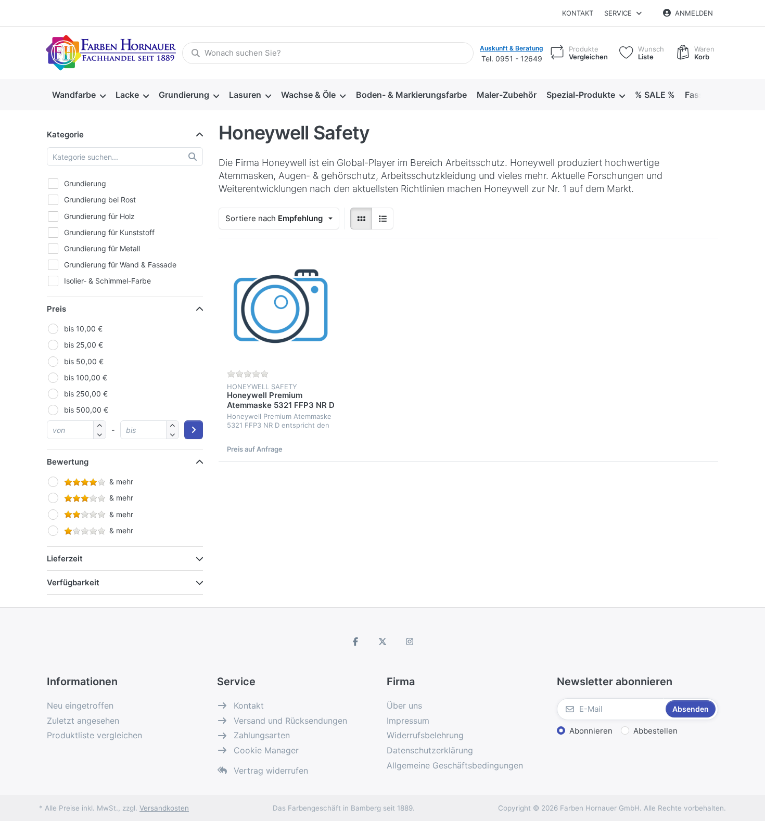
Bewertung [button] (67, 462)
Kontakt (577, 13)
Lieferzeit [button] (65, 558)
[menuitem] (78, 95)
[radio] (361, 218)
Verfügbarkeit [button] (73, 582)
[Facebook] (356, 641)
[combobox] (328, 53)
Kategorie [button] (65, 134)
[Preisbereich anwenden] (193, 429)
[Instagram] (409, 641)
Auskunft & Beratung (511, 48)
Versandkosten (164, 808)
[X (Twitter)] (382, 641)
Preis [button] (56, 309)
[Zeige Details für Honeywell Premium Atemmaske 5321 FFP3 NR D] (281, 309)
